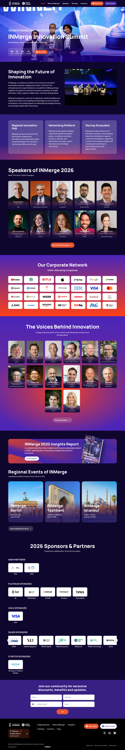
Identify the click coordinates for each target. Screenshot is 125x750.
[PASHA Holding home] (26, 3)
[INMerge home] (14, 3)
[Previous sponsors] (9, 640)
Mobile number (42, 704)
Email (66, 704)
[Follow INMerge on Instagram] (115, 733)
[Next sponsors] (116, 640)
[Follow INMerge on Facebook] (104, 733)
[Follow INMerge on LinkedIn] (110, 733)
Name (34, 697)
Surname (68, 697)
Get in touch (110, 3)
